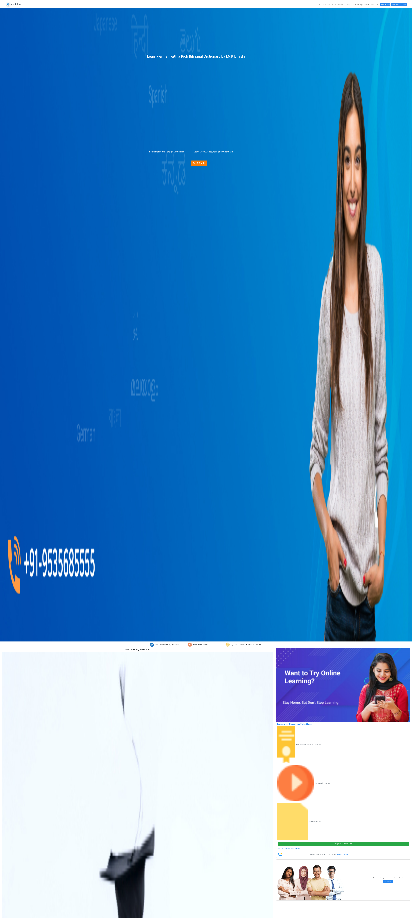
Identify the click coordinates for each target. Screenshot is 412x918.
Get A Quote (198, 163)
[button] (329, 4)
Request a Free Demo (343, 844)
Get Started (388, 881)
